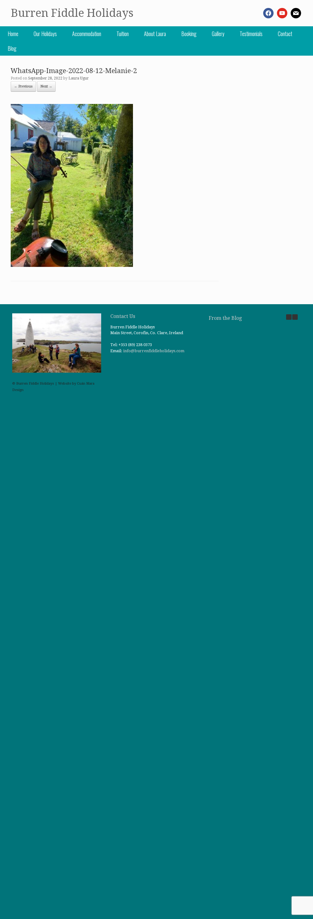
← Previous (23, 86)
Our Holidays (45, 34)
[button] (295, 317)
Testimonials (251, 34)
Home (13, 34)
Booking (189, 34)
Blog (12, 48)
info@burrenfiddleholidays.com (153, 351)
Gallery (218, 34)
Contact (285, 34)
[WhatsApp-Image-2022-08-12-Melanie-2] (72, 265)
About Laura (155, 34)
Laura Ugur (78, 78)
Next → (46, 86)
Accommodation (86, 34)
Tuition (122, 34)
